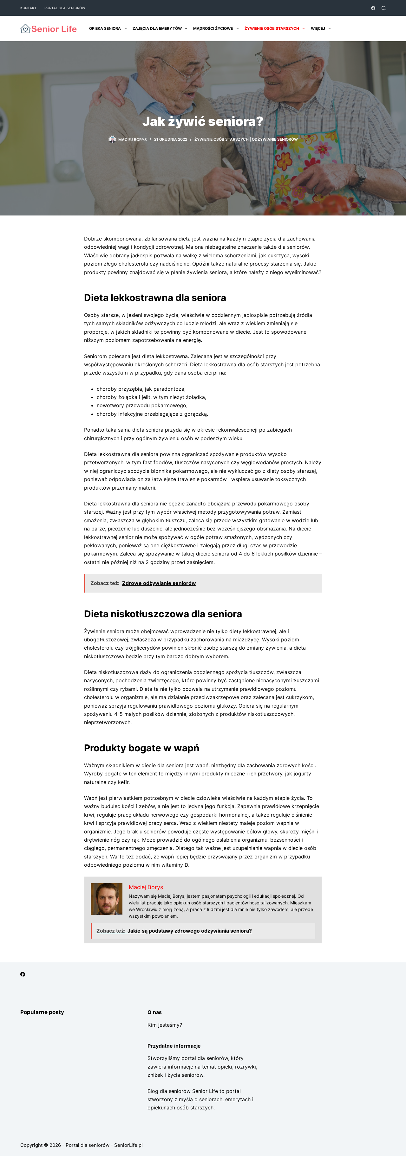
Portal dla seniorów (64, 8)
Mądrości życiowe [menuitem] (213, 28)
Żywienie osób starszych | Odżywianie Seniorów (246, 139)
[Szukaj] (384, 8)
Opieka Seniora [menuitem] (105, 28)
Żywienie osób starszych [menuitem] (272, 28)
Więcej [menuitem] (318, 28)
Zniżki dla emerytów (361, 28)
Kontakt (28, 8)
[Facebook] (373, 8)
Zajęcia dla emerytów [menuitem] (157, 28)
